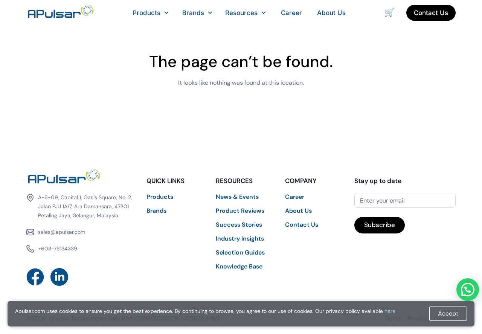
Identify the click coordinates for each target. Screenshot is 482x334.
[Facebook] (35, 277)
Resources (241, 13)
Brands (193, 13)
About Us (331, 13)
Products (146, 13)
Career (291, 13)
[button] (467, 289)
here (389, 311)
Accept (448, 313)
